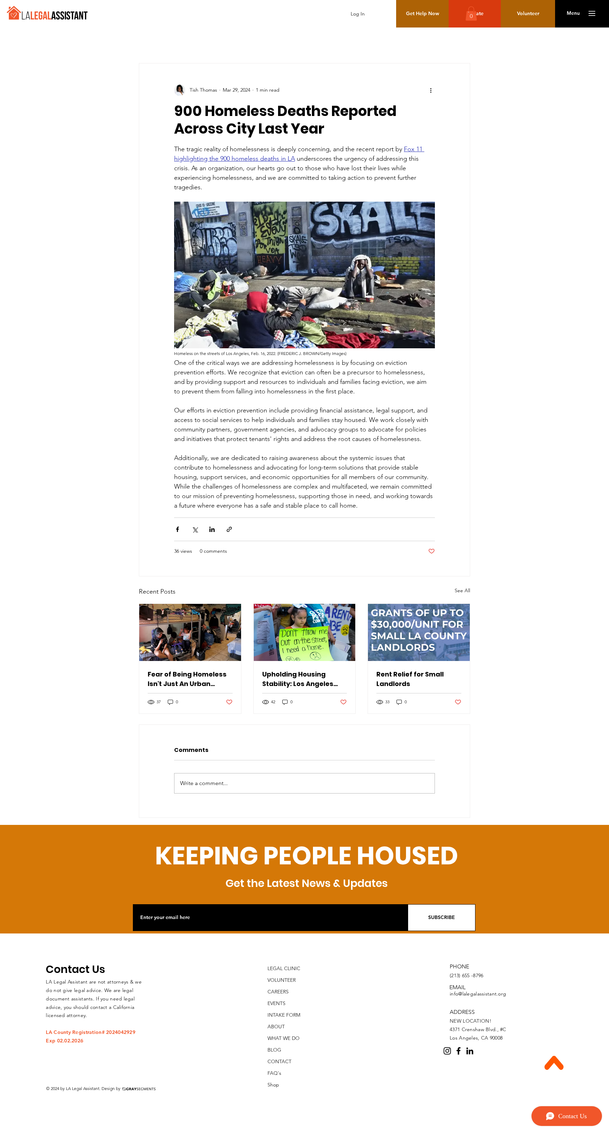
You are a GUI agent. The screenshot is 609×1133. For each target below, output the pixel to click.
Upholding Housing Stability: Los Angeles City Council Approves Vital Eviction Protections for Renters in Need (304, 679)
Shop (273, 1085)
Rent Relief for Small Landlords (410, 679)
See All (462, 590)
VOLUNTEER (281, 980)
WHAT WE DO (283, 1038)
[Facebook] (458, 1051)
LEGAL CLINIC (283, 968)
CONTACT (279, 1061)
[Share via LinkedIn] (212, 529)
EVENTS (276, 1003)
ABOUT (276, 1026)
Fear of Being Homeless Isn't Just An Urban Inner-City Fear (187, 679)
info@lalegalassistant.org (478, 994)
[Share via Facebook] (177, 529)
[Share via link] (229, 529)
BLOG (274, 1050)
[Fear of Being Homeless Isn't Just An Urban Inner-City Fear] (190, 632)
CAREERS (278, 991)
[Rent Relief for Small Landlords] (419, 632)
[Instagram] (447, 1051)
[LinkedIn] (470, 1051)
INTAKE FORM (283, 1015)
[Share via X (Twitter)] (194, 529)
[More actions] (430, 90)
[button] (573, 13)
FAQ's (274, 1073)
